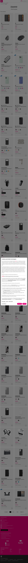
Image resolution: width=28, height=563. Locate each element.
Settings (5, 303)
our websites (23, 279)
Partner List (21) (11, 301)
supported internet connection (12, 280)
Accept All (24, 303)
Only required (19, 303)
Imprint (7, 301)
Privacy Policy (4, 301)
